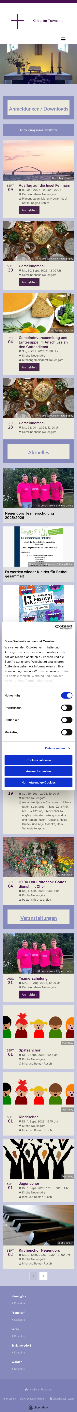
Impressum (9, 1398)
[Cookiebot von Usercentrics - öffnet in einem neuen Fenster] (55, 627)
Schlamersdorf (21, 1345)
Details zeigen (55, 748)
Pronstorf (17, 1312)
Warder (16, 1362)
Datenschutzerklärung (32, 1398)
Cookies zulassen (38, 760)
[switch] (66, 707)
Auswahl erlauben (38, 771)
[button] (38, 39)
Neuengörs (18, 1296)
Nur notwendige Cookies (39, 782)
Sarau (15, 1329)
